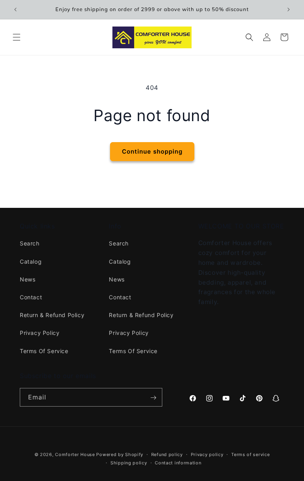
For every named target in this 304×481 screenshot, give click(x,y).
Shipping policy (128, 463)
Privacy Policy (39, 332)
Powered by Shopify (119, 454)
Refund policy (167, 454)
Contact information (178, 463)
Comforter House (75, 454)
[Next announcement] (288, 9)
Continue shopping (152, 151)
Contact (31, 297)
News (27, 279)
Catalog (31, 261)
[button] (16, 37)
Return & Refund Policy (52, 315)
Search (30, 243)
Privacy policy (207, 454)
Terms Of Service (44, 351)
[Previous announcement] (15, 9)
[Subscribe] (153, 397)
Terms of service (250, 454)
